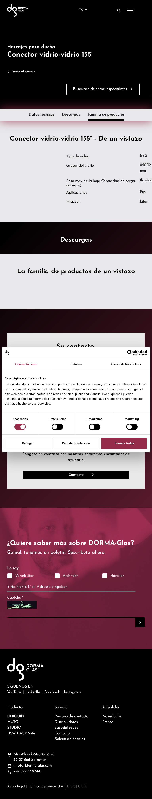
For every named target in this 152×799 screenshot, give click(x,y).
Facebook (52, 692)
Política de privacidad (46, 786)
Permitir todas (124, 443)
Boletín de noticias (70, 739)
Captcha (15, 598)
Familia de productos (106, 115)
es (81, 10)
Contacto (76, 475)
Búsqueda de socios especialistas (100, 89)
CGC (71, 786)
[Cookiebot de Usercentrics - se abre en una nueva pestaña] (130, 353)
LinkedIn (33, 692)
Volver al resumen (23, 71)
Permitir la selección (76, 443)
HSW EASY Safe (21, 733)
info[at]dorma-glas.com (32, 766)
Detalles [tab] (76, 364)
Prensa (107, 722)
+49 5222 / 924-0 (27, 771)
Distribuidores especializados (66, 725)
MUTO (12, 722)
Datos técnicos (41, 115)
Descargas (71, 115)
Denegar (28, 443)
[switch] (57, 427)
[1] (140, 622)
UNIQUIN (15, 716)
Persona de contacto (71, 716)
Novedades (111, 716)
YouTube (14, 692)
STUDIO (14, 728)
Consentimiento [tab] (26, 364)
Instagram (72, 692)
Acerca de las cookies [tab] (125, 364)
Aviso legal (16, 786)
